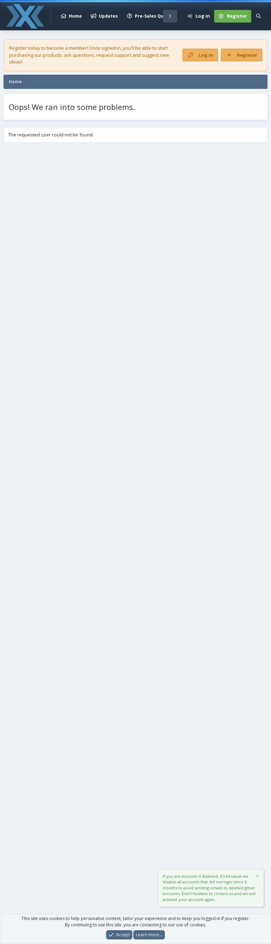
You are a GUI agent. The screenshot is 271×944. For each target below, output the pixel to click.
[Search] (258, 16)
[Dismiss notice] (257, 876)
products (52, 55)
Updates (108, 16)
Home (75, 16)
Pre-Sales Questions (158, 16)
